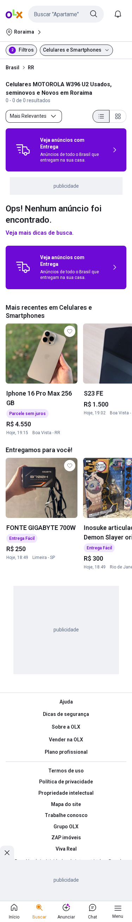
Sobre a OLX (66, 727)
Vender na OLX (66, 739)
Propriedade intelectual (66, 793)
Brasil (12, 67)
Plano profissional (66, 752)
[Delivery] (22, 149)
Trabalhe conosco (66, 815)
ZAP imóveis (66, 837)
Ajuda (66, 702)
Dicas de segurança (66, 714)
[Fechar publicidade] (7, 853)
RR (31, 67)
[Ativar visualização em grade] (117, 116)
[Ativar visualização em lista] (101, 116)
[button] (66, 14)
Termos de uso (66, 771)
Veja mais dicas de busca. (40, 232)
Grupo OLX (66, 826)
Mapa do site (66, 804)
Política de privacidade (66, 781)
